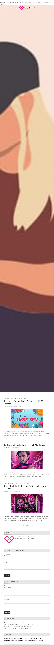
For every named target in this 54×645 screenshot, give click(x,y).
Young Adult (40, 640)
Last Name (6, 568)
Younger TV (41, 638)
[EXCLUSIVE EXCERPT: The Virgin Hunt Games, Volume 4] (27, 503)
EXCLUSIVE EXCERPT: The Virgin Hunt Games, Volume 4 (25, 487)
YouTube (26, 638)
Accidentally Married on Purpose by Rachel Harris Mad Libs (17, 626)
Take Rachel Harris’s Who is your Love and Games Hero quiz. (17, 622)
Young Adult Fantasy (22, 640)
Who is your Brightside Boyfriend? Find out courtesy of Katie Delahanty (20, 624)
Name (5, 605)
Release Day (23, 442)
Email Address (8, 556)
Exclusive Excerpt (9, 483)
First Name (6, 562)
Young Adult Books (32, 640)
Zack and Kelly (20, 638)
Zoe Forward (7, 638)
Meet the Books (14, 442)
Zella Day (13, 638)
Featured (6, 398)
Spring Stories (23, 398)
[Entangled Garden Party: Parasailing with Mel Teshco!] (27, 418)
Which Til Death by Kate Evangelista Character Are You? (16, 628)
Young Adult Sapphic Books (10, 640)
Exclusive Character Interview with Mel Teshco (24, 444)
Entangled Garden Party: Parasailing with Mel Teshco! (24, 402)
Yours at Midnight (33, 638)
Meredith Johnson (9, 406)
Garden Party (14, 398)
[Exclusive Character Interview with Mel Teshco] (27, 460)
